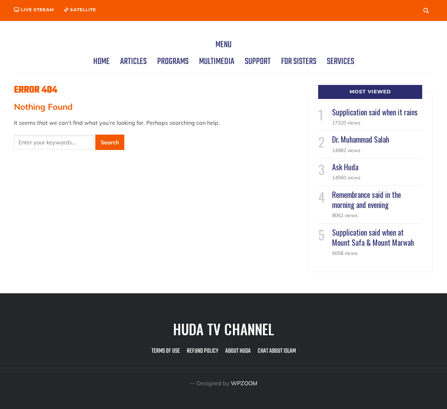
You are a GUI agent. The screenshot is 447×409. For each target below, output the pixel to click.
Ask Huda (345, 166)
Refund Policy (202, 351)
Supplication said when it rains (375, 111)
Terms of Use (166, 351)
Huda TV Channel (223, 328)
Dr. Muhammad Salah (360, 139)
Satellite (82, 9)
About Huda (238, 351)
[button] (223, 45)
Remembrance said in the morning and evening (366, 199)
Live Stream (37, 9)
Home (101, 62)
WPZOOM (244, 383)
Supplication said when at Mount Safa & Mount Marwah (373, 237)
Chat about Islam (277, 351)
